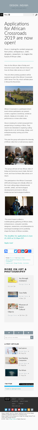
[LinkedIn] (22, 251)
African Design (9, 260)
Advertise (15, 401)
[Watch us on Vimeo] (22, 409)
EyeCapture (23, 348)
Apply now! (9, 243)
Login (13, 403)
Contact (21, 399)
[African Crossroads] (19, 155)
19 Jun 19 (12, 258)
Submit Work (24, 401)
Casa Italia (23, 292)
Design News (23, 284)
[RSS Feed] (29, 409)
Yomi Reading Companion (23, 359)
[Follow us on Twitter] (9, 332)
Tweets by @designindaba (13, 389)
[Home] (19, 5)
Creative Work (9, 263)
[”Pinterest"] (28, 332)
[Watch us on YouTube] (19, 409)
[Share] (29, 251)
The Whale (22, 370)
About (14, 399)
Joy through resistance (23, 279)
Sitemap (21, 403)
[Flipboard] (26, 251)
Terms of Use (16, 406)
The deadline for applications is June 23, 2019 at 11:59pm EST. (18, 237)
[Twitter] (15, 251)
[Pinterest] (19, 251)
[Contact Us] (32, 409)
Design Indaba (21, 258)
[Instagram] (16, 409)
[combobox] (28, 14)
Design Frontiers (18, 263)
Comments (26, 263)
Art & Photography (15, 270)
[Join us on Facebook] (18, 332)
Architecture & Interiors (20, 260)
